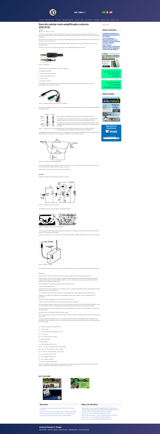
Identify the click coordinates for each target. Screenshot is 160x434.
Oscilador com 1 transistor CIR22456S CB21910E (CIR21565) (96, 413)
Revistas (113, 19)
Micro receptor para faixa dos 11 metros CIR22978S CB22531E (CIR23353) (99, 415)
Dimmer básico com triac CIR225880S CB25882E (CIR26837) (96, 417)
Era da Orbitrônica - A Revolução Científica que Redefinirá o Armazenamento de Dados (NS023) (111, 41)
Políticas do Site (73, 429)
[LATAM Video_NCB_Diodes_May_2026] (111, 84)
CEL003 (64, 39)
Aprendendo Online (49, 19)
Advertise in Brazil (84, 429)
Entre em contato (53, 429)
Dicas (82, 19)
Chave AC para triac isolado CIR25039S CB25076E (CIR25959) (97, 419)
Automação (58, 19)
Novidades (96, 19)
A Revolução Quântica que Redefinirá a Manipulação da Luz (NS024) (111, 35)
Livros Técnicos (88, 19)
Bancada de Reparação (67, 19)
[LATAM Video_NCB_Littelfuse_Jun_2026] (111, 73)
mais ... (117, 19)
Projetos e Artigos (104, 19)
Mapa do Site (43, 429)
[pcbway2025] (110, 60)
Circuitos (77, 19)
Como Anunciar (63, 429)
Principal (41, 19)
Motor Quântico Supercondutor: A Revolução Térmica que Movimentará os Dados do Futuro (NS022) (111, 47)
